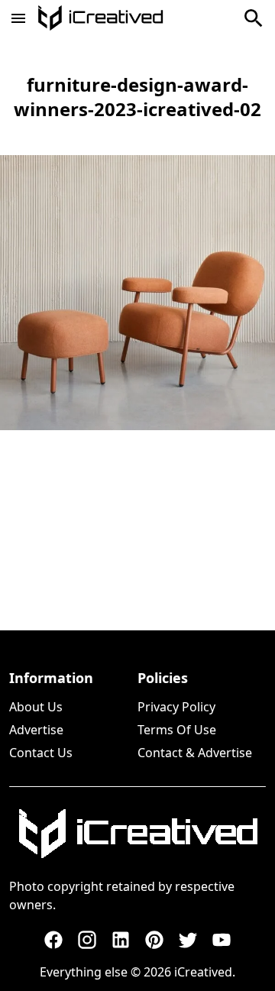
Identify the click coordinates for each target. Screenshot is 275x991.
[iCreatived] (137, 833)
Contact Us (41, 752)
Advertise (36, 729)
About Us (36, 706)
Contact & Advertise (195, 752)
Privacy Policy (176, 706)
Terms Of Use (177, 729)
